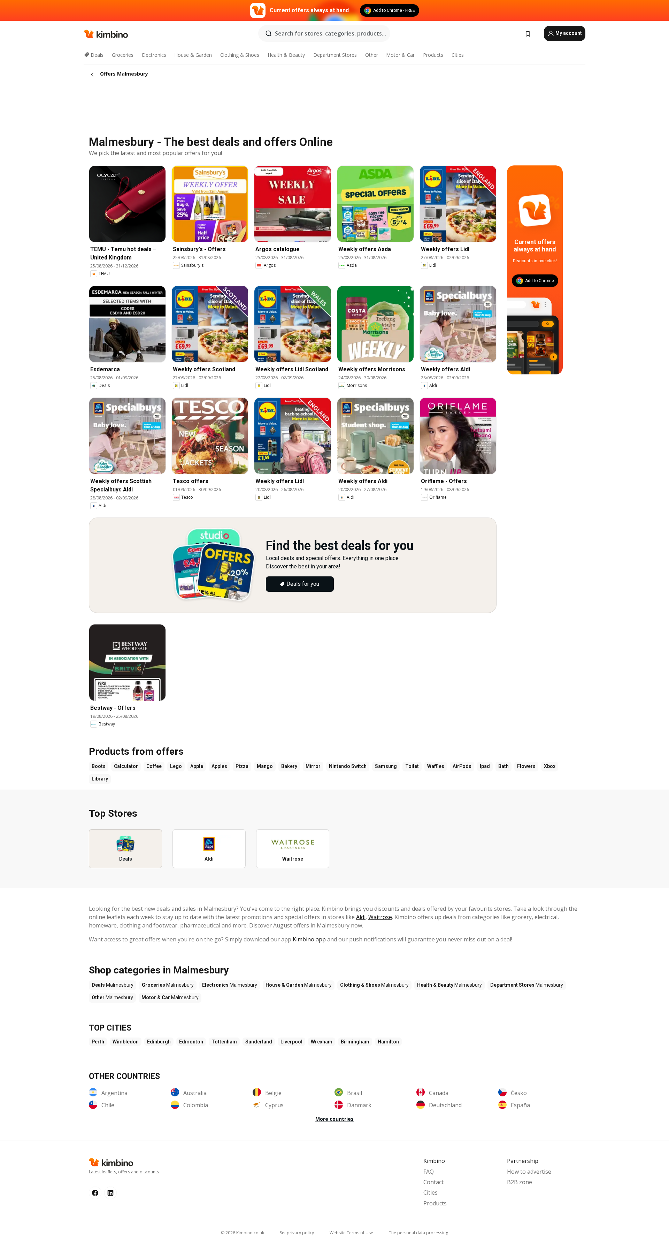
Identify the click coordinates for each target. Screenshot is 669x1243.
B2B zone (519, 1182)
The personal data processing (418, 1233)
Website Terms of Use (351, 1233)
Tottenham (224, 1041)
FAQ (428, 1171)
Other (371, 55)
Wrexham (321, 1041)
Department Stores (335, 55)
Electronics (154, 55)
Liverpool (291, 1041)
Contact (433, 1182)
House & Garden (193, 55)
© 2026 (242, 1233)
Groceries (122, 55)
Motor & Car (400, 55)
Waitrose (380, 917)
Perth (98, 1041)
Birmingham (355, 1041)
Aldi (361, 917)
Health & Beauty (286, 55)
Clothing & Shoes (239, 55)
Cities (458, 55)
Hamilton (388, 1041)
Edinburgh (159, 1041)
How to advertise (529, 1171)
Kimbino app (309, 939)
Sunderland (258, 1041)
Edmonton (191, 1041)
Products (433, 55)
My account (568, 33)
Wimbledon (126, 1041)
